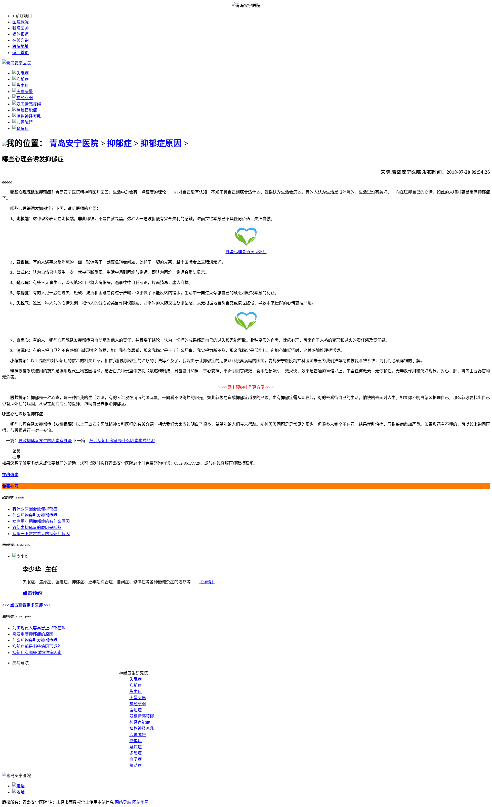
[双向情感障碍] (26, 104)
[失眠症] (20, 73)
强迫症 (135, 710)
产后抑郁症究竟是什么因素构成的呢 (122, 440)
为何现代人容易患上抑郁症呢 (39, 628)
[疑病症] (20, 128)
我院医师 (20, 28)
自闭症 (135, 759)
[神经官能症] (24, 110)
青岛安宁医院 (73, 143)
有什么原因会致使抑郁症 (34, 509)
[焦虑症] (20, 85)
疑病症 (135, 747)
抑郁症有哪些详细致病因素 (36, 652)
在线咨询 (20, 40)
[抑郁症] (20, 79)
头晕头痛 (137, 698)
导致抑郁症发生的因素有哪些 (45, 440)
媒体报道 (20, 34)
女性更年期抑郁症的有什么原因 (41, 521)
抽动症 (135, 765)
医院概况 (20, 22)
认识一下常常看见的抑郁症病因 (41, 534)
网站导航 (123, 802)
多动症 (135, 753)
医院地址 (20, 46)
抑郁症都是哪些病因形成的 (36, 646)
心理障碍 (137, 734)
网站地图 (140, 802)
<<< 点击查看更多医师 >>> (26, 605)
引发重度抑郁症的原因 (32, 634)
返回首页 (20, 52)
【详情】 (207, 582)
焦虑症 (135, 691)
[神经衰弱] (22, 98)
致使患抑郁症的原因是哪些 (36, 527)
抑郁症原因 (160, 143)
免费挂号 (10, 486)
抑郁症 (119, 143)
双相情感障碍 (141, 716)
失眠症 (135, 679)
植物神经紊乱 (141, 728)
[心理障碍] (22, 122)
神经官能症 (139, 722)
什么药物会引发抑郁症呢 (34, 515)
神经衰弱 (137, 704)
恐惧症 (135, 741)
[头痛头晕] (22, 91)
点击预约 (32, 593)
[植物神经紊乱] (26, 116)
